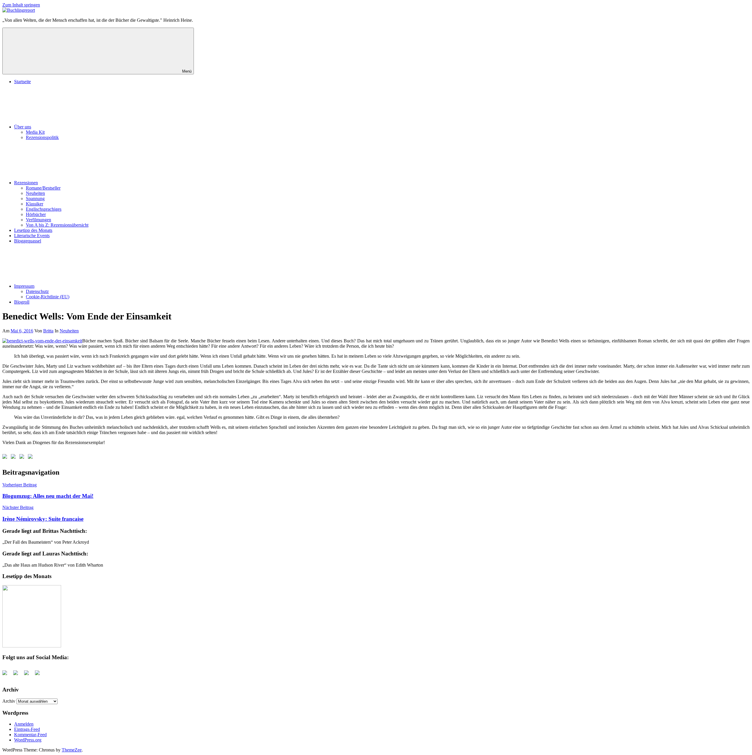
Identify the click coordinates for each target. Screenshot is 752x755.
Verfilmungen (38, 219)
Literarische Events (32, 235)
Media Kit (35, 132)
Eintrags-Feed (27, 729)
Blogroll (21, 301)
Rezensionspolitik (42, 137)
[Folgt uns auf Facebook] (5, 457)
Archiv (8, 701)
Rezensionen (26, 182)
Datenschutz (37, 291)
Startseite (22, 81)
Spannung (35, 198)
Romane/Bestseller (43, 187)
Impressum (24, 286)
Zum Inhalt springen (21, 4)
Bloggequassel (27, 240)
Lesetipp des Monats (33, 230)
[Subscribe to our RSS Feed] (22, 457)
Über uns (22, 126)
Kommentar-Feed (30, 734)
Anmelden (23, 723)
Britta (48, 330)
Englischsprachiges (43, 209)
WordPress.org (27, 739)
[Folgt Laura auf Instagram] (31, 457)
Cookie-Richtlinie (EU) (47, 296)
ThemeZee (72, 749)
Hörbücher (36, 214)
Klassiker (34, 203)
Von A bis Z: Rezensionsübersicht (57, 224)
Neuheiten (35, 193)
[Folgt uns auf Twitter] (14, 457)
